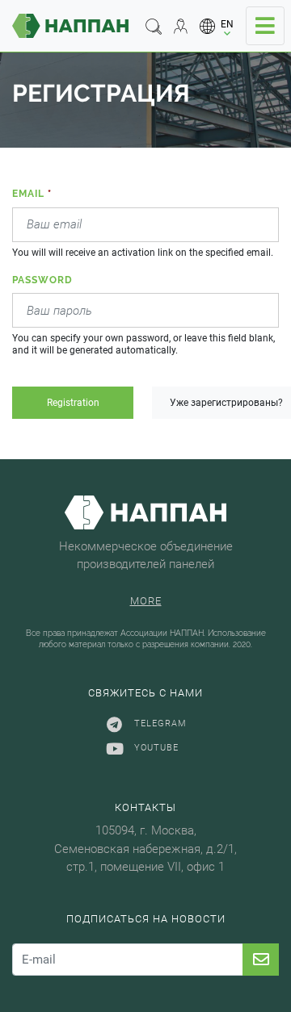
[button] (217, 26)
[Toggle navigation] (265, 25)
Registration (73, 402)
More (146, 601)
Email (32, 193)
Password (42, 280)
